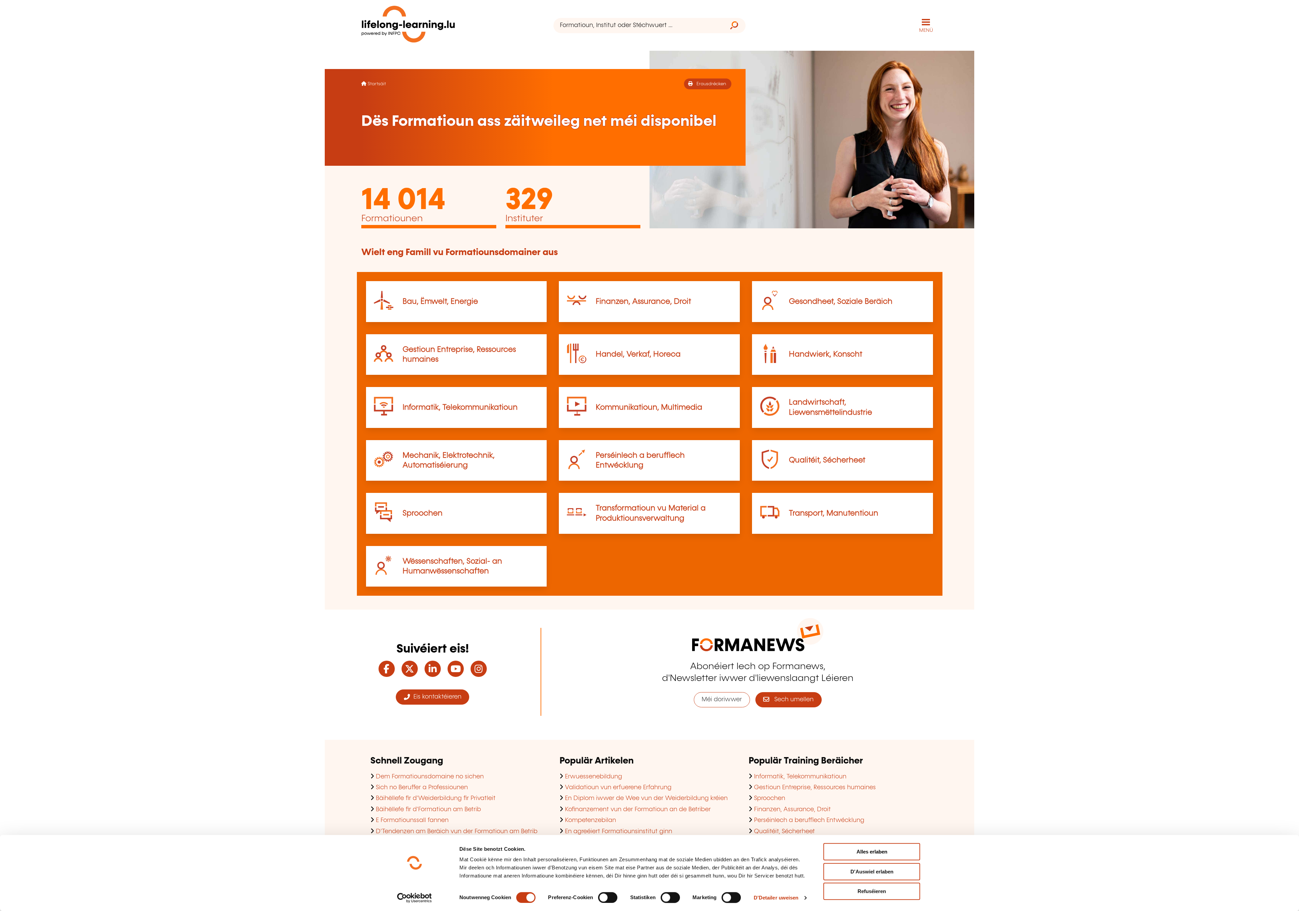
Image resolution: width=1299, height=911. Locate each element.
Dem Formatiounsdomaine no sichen (430, 777)
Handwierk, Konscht (825, 354)
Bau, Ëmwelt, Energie (440, 301)
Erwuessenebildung (593, 777)
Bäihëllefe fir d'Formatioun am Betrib (428, 809)
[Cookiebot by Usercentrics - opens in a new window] (414, 898)
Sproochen (422, 513)
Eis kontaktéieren (435, 697)
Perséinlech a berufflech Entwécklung (809, 820)
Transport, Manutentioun (833, 513)
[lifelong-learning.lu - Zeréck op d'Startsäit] (408, 25)
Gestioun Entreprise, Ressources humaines (815, 787)
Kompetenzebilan (590, 820)
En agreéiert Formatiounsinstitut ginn (618, 831)
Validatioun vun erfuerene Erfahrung (618, 787)
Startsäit (377, 84)
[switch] (607, 897)
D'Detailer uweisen (776, 898)
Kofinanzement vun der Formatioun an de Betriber (638, 809)
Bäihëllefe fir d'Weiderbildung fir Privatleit (436, 798)
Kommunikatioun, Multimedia (649, 407)
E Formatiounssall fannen (412, 820)
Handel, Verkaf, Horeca (638, 354)
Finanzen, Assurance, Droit (643, 301)
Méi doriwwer (722, 700)
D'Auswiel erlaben (871, 871)
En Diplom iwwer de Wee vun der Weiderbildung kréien (646, 798)
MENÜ (926, 30)
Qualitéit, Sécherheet (827, 460)
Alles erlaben (872, 852)
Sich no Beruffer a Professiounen (422, 787)
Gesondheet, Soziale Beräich (840, 301)
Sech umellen (791, 700)
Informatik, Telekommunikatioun (460, 407)
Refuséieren (872, 891)
